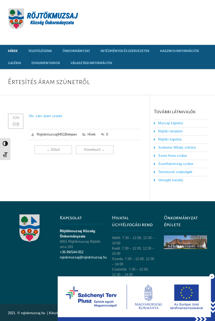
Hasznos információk (179, 51)
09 (15, 123)
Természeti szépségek (175, 172)
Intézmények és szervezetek (124, 51)
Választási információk (91, 63)
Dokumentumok (45, 63)
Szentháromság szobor (175, 164)
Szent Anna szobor (172, 156)
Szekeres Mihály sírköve (177, 147)
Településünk (40, 51)
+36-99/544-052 (71, 252)
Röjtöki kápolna (169, 139)
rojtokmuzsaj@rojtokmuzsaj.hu (83, 257)
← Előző (53, 150)
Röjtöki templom (170, 131)
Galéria (14, 63)
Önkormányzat (76, 51)
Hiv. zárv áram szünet (45, 116)
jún (15, 118)
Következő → (94, 150)
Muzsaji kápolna (170, 123)
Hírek (13, 51)
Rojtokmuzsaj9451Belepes (57, 134)
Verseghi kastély (170, 180)
